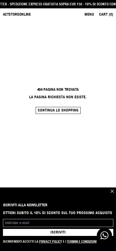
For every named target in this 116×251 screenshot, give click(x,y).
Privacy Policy (50, 241)
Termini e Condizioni (82, 241)
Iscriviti (58, 232)
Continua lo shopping (58, 110)
